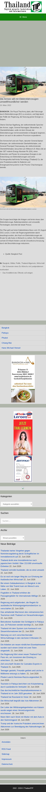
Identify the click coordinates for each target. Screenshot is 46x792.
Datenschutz (7, 764)
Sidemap (5, 754)
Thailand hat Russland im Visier (15, 697)
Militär (12, 263)
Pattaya (5, 333)
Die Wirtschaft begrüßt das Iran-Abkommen (20, 701)
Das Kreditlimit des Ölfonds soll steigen (18, 273)
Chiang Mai (7, 343)
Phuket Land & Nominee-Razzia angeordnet (20, 677)
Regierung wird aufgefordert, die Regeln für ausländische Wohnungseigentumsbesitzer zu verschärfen (21, 605)
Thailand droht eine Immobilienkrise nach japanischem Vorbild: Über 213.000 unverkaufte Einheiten (21, 563)
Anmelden (6, 742)
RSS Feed (6, 749)
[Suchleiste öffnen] (42, 17)
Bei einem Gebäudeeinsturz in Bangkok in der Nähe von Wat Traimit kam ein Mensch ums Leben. (21, 586)
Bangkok (6, 263)
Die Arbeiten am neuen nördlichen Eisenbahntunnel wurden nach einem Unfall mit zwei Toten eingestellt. (23, 648)
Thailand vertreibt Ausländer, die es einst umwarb (22, 570)
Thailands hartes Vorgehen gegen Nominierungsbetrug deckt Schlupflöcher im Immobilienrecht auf (20, 554)
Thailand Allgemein (28, 263)
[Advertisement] (23, 44)
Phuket (5, 338)
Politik (18, 263)
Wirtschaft (40, 263)
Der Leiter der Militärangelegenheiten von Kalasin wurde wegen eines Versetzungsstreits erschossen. (22, 710)
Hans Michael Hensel (11, 348)
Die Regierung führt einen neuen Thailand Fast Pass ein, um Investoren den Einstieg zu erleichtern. (21, 657)
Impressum (7, 759)
